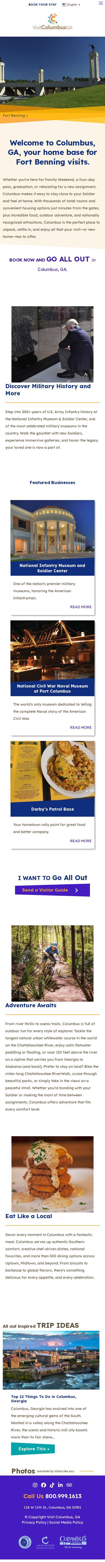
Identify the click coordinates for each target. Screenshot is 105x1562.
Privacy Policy (34, 1522)
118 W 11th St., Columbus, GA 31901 (52, 1507)
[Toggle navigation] (101, 2)
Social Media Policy (66, 1522)
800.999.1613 (52, 1496)
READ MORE (81, 607)
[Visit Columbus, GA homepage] (53, 20)
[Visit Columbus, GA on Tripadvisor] (69, 1485)
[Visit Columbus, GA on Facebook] (43, 1486)
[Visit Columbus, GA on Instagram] (35, 1486)
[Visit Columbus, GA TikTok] (52, 1486)
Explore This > (33, 1448)
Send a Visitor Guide (45, 890)
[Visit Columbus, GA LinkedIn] (60, 1486)
